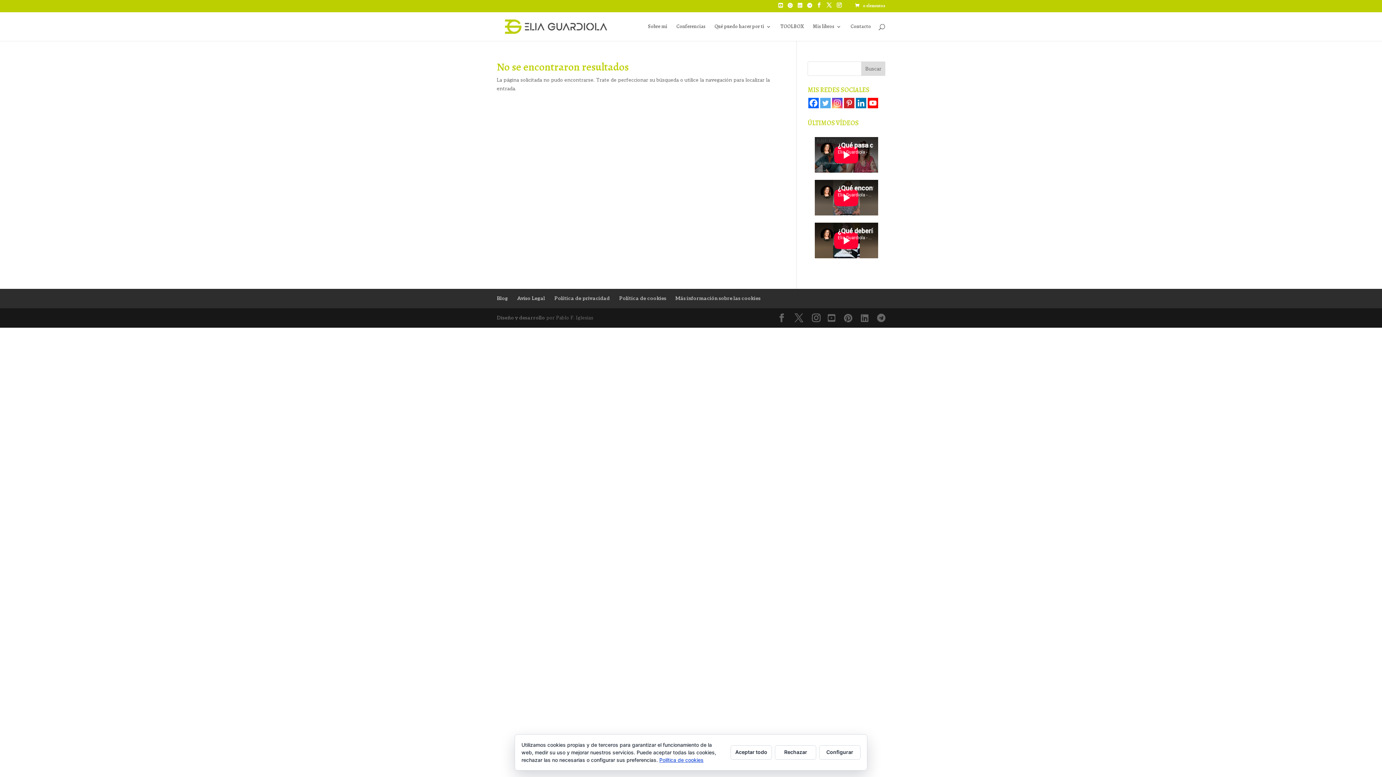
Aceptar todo (751, 752)
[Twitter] (825, 103)
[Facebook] (813, 103)
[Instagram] (837, 103)
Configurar (839, 752)
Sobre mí (657, 27)
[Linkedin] (861, 103)
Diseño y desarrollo (521, 318)
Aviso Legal (531, 298)
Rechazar (795, 752)
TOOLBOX (792, 27)
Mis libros (823, 27)
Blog (502, 298)
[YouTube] (780, 7)
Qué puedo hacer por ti (739, 27)
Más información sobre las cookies (718, 298)
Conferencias (690, 27)
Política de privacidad (582, 298)
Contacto (860, 27)
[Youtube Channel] (873, 103)
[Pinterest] (790, 7)
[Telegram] (809, 7)
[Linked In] (800, 7)
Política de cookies (642, 298)
